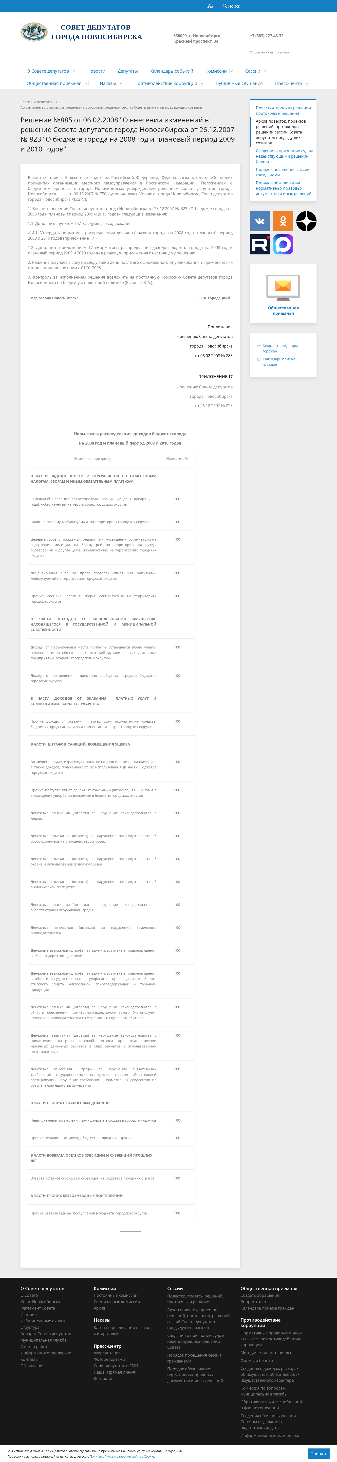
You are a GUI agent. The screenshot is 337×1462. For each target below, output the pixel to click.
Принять (319, 1453)
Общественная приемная (54, 83)
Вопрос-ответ (253, 1301)
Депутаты (128, 71)
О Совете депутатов (48, 71)
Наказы (108, 83)
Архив (99, 1308)
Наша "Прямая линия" (115, 1372)
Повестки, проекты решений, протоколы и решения (284, 110)
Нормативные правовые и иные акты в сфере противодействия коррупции (271, 1338)
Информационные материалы (270, 1435)
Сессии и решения (36, 102)
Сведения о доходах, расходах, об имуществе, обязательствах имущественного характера (270, 1374)
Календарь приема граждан (267, 1308)
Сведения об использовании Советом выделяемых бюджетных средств (268, 1421)
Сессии (252, 71)
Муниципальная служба (43, 1340)
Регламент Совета (37, 1308)
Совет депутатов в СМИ (116, 1365)
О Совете (29, 1295)
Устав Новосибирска (40, 1301)
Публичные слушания (239, 83)
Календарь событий (171, 71)
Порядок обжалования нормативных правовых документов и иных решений (284, 188)
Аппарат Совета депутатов (45, 1333)
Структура (29, 1327)
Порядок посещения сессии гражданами (283, 172)
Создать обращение (260, 1295)
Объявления (32, 1365)
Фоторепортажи (109, 1359)
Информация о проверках (45, 1353)
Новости (96, 71)
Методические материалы (266, 1352)
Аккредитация (107, 1353)
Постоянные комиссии (115, 1295)
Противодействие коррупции (165, 83)
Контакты (29, 1359)
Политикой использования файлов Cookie (122, 1456)
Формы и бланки (257, 1360)
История (28, 1314)
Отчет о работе (35, 1346)
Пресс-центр (288, 83)
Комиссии (216, 71)
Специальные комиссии (117, 1301)
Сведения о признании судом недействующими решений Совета (284, 156)
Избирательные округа (42, 1321)
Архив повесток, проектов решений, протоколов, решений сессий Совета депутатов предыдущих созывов (111, 107)
